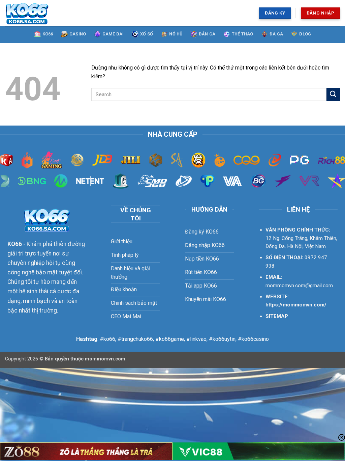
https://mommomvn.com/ (295, 305)
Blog (305, 33)
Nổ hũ (175, 33)
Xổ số (146, 33)
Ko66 (47, 33)
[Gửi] (333, 94)
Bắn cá (207, 33)
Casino (77, 33)
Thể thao (242, 33)
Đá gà (276, 33)
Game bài (113, 33)
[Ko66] (56, 13)
